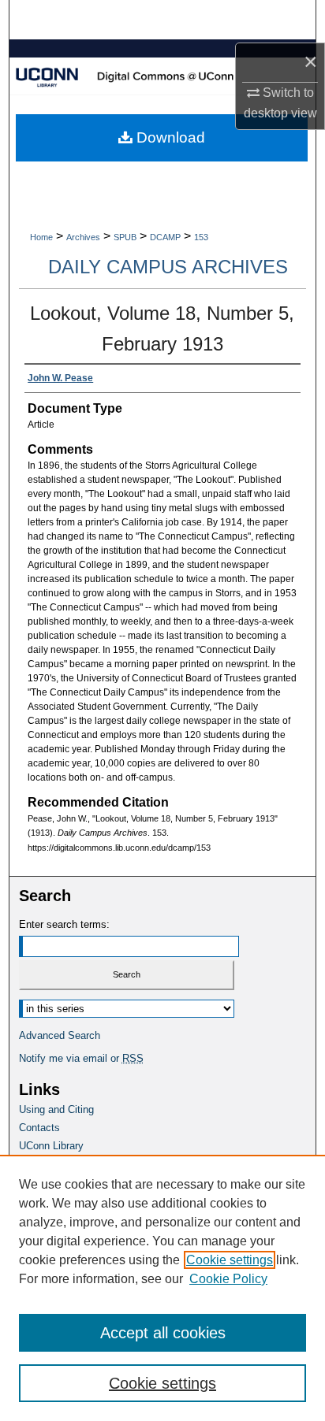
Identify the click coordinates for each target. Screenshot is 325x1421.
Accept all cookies (163, 1332)
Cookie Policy (228, 1279)
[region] (162, 1288)
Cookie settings (229, 1260)
